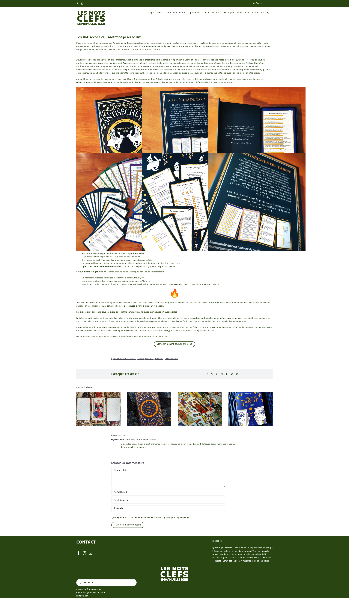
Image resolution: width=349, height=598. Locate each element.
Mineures (159, 359)
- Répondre (151, 440)
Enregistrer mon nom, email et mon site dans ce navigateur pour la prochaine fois (153, 517)
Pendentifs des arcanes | (232, 554)
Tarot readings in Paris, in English (253, 561)
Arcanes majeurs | (221, 557)
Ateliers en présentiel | (255, 554)
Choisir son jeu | (255, 557)
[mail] (90, 553)
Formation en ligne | (243, 548)
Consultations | (230, 561)
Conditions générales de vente (90, 592)
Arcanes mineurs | (238, 557)
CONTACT (86, 542)
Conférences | (245, 551)
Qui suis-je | (218, 548)
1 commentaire (171, 359)
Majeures (149, 359)
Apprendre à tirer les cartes (123, 359)
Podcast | (229, 548)
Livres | (235, 551)
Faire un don (82, 596)
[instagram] (84, 553)
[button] (268, 12)
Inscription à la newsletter (88, 589)
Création (140, 359)
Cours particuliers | (223, 551)
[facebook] (78, 553)
